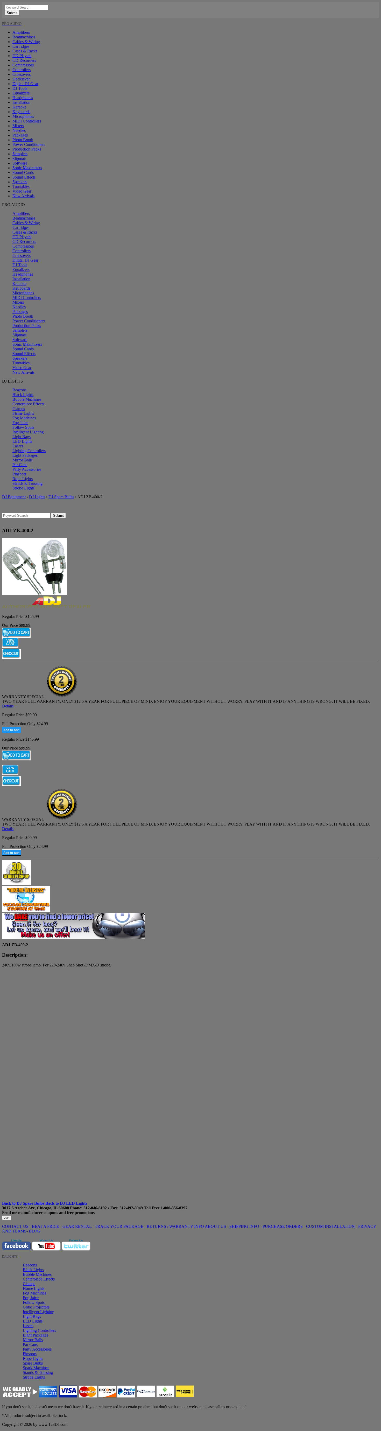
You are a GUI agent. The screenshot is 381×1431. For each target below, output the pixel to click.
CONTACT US (15, 1226)
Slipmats (19, 158)
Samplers (19, 154)
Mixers (18, 126)
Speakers (19, 182)
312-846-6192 (95, 1208)
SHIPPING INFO (244, 1226)
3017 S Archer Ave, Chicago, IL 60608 (35, 1208)
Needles (19, 130)
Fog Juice (20, 422)
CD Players (21, 55)
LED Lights (22, 441)
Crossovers (21, 74)
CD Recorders (24, 60)
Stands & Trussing (27, 483)
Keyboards (21, 112)
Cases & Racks (24, 51)
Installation (21, 102)
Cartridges (20, 46)
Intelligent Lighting (28, 432)
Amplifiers (21, 32)
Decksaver (21, 79)
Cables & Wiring (26, 41)
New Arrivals (23, 196)
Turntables (21, 186)
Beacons (19, 390)
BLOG (34, 1231)
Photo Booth (22, 140)
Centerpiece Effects (28, 404)
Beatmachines (23, 37)
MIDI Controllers (26, 121)
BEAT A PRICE (45, 1226)
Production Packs (26, 149)
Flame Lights (23, 413)
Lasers (17, 446)
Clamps (18, 408)
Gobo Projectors (36, 1307)
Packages (20, 135)
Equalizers (21, 93)
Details (7, 706)
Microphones (23, 116)
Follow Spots (23, 427)
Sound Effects (24, 177)
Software (19, 163)
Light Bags (21, 436)
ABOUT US (215, 1226)
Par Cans (19, 464)
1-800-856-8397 (174, 1208)
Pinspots (19, 474)
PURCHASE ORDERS (283, 1226)
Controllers (21, 69)
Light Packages (25, 455)
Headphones (22, 98)
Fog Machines (24, 418)
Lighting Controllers (29, 450)
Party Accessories (26, 469)
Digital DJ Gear (25, 83)
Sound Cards (23, 172)
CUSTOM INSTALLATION (330, 1226)
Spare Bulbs (33, 1363)
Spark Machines (36, 1368)
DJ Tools (19, 88)
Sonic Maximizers (27, 168)
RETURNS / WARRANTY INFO (175, 1226)
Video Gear (21, 191)
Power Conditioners (28, 144)
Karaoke (19, 107)
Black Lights (22, 394)
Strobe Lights (23, 488)
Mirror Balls (22, 460)
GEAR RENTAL (76, 1226)
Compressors (23, 65)
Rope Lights (22, 478)
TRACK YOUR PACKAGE (119, 1226)
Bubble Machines (26, 399)
